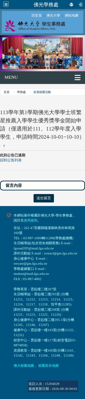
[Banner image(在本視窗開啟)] (42, 53)
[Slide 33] (43, 64)
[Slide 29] (28, 64)
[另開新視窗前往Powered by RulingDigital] (10, 215)
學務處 (21, 92)
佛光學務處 (46, 4)
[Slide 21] (77, 59)
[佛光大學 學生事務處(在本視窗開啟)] (42, 25)
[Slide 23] (5, 64)
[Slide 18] (66, 59)
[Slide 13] (47, 59)
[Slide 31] (35, 64)
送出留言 (43, 198)
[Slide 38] (62, 64)
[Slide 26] (16, 64)
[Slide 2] (5, 59)
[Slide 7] (24, 59)
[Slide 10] (35, 59)
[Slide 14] (50, 59)
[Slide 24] (9, 64)
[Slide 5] (16, 59)
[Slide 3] (9, 59)
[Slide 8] (28, 59)
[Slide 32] (39, 64)
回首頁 (37, 15)
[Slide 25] (12, 64)
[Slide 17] (62, 59)
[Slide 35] (50, 64)
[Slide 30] (31, 64)
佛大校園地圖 (24, 365)
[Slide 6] (20, 59)
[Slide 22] (1, 64)
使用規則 (30, 220)
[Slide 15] (54, 59)
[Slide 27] (20, 64)
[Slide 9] (31, 59)
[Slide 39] (66, 64)
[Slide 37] (58, 64)
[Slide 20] (73, 59)
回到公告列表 (11, 160)
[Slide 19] (69, 59)
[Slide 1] (1, 59)
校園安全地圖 (48, 365)
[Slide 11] (39, 59)
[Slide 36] (54, 64)
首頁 (7, 92)
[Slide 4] (12, 59)
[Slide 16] (58, 59)
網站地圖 (71, 15)
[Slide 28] (24, 64)
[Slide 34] (47, 64)
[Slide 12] (43, 59)
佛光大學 (53, 15)
